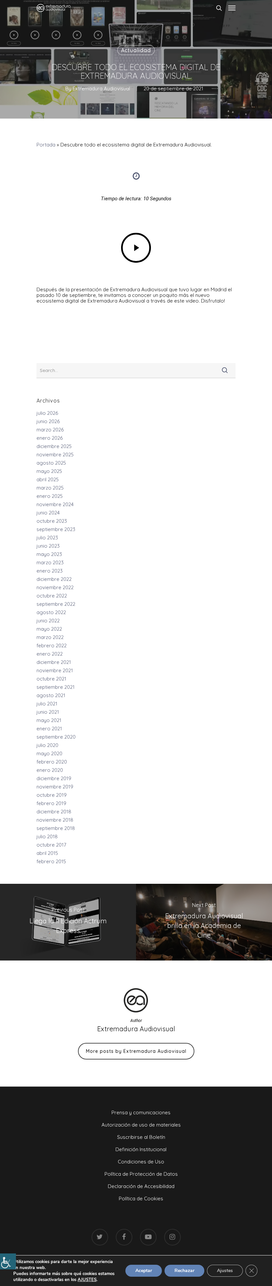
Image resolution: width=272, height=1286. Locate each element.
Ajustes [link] (225, 1270)
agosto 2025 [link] (51, 463)
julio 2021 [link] (46, 703)
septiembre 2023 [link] (55, 529)
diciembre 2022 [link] (54, 579)
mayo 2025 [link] (49, 471)
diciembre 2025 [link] (54, 446)
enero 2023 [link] (49, 571)
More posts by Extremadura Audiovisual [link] (136, 1051)
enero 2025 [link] (49, 496)
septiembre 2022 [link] (55, 604)
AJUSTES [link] (87, 1280)
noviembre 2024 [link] (55, 504)
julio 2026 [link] (47, 413)
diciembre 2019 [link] (53, 778)
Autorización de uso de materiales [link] (141, 1125)
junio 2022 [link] (48, 620)
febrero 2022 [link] (51, 645)
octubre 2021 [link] (51, 679)
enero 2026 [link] (49, 438)
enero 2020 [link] (49, 770)
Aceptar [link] (143, 1270)
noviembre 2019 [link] (54, 786)
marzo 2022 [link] (50, 637)
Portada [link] (45, 144)
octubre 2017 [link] (51, 845)
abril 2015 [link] (47, 853)
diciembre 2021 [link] (53, 662)
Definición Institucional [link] (141, 1149)
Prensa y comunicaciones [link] (140, 1112)
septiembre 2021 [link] (55, 687)
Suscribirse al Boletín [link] (141, 1137)
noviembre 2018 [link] (54, 820)
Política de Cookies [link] (141, 1198)
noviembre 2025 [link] (55, 454)
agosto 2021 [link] (50, 695)
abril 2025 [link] (47, 479)
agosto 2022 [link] (51, 612)
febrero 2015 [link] (51, 861)
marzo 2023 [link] (50, 562)
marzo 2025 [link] (50, 488)
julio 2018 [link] (47, 836)
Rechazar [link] (184, 1270)
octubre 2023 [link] (51, 521)
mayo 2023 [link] (49, 554)
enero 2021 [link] (49, 728)
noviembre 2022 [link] (55, 587)
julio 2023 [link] (47, 537)
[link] (8, 1261)
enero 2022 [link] (49, 654)
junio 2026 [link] (48, 421)
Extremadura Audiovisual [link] (101, 88)
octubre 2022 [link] (51, 595)
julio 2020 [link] (47, 745)
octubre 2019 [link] (51, 795)
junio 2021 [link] (47, 712)
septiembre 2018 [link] (55, 828)
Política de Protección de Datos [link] (141, 1174)
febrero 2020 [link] (51, 762)
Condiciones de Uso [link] (141, 1161)
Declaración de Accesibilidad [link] (141, 1186)
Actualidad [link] (136, 50)
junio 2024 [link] (48, 512)
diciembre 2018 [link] (53, 811)
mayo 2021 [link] (48, 720)
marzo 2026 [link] (50, 429)
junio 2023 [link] (48, 546)
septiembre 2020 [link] (56, 737)
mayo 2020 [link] (49, 753)
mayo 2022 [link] (49, 629)
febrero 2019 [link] (51, 803)
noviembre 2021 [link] (54, 670)
